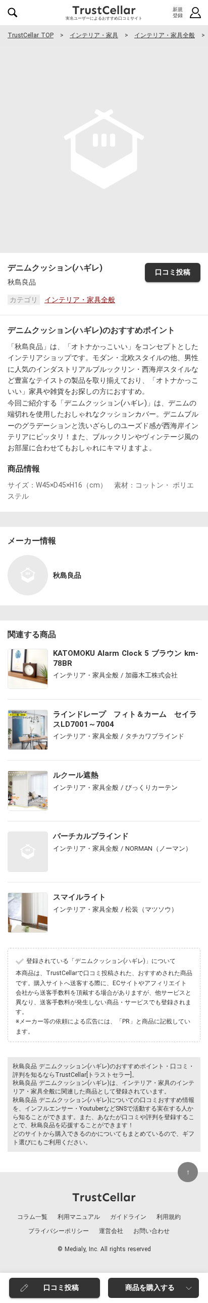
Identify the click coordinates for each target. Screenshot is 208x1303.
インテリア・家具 (94, 35)
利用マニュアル (79, 1216)
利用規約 (169, 1216)
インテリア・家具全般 (164, 35)
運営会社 (111, 1231)
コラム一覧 (32, 1216)
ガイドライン (128, 1216)
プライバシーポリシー (58, 1231)
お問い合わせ (151, 1231)
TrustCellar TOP (31, 35)
